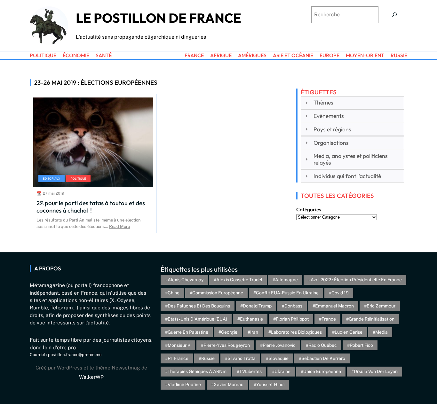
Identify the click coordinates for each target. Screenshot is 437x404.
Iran (254, 332)
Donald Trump (257, 305)
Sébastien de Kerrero (323, 358)
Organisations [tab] (331, 142)
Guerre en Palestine (188, 332)
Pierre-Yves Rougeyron (226, 345)
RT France (178, 358)
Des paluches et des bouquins (199, 305)
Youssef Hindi (270, 384)
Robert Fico (361, 345)
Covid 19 (340, 292)
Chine (173, 292)
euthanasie (251, 319)
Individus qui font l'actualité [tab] (347, 176)
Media (381, 332)
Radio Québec (322, 345)
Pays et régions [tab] (332, 129)
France (329, 319)
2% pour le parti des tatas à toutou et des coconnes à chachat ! (90, 206)
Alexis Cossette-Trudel (239, 279)
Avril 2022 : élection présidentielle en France (356, 279)
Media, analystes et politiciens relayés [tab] (351, 159)
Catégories (308, 209)
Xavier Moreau (228, 384)
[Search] (394, 14)
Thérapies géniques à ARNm (197, 371)
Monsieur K (179, 345)
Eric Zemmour (381, 305)
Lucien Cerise (348, 332)
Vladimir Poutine (184, 384)
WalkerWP (91, 377)
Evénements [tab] (329, 116)
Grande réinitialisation (371, 319)
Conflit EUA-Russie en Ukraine (287, 292)
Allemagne (286, 279)
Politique (78, 178)
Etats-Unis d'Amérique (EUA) (197, 319)
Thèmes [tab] (323, 102)
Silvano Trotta (241, 358)
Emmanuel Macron (334, 305)
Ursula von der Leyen (376, 371)
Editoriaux (51, 178)
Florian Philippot (292, 319)
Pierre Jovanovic (279, 345)
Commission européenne (217, 292)
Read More (119, 226)
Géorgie (229, 332)
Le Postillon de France (158, 18)
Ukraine (282, 371)
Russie (208, 358)
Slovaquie (278, 358)
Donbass (293, 305)
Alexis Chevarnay (185, 279)
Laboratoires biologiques (296, 332)
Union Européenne (322, 371)
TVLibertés (250, 371)
